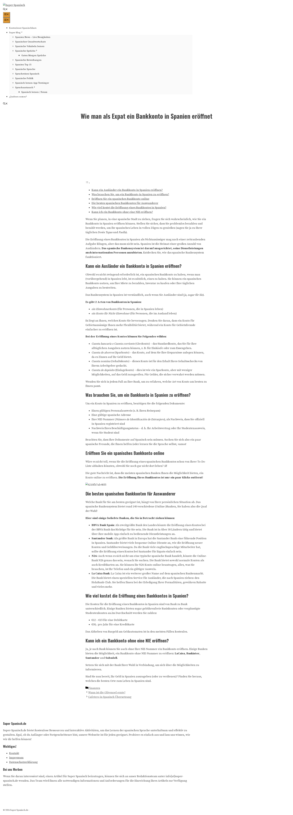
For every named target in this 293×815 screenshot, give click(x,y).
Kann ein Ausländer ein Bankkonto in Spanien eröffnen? (127, 190)
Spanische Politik (24, 78)
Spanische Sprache (25, 69)
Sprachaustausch (24, 87)
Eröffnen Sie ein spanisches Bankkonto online (120, 199)
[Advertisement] (146, 152)
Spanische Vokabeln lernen (29, 46)
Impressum (16, 757)
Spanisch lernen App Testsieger (32, 82)
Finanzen (94, 688)
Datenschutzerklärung (23, 762)
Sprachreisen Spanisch (27, 73)
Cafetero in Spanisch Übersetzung (109, 697)
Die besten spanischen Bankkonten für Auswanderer (125, 203)
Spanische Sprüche (25, 50)
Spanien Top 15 (23, 64)
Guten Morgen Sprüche (33, 55)
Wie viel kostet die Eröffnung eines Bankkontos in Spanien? (129, 207)
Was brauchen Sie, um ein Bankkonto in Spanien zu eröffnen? (130, 194)
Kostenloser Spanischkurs (22, 28)
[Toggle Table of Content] (87, 183)
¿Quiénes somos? (18, 96)
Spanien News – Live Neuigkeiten (32, 37)
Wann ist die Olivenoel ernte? (106, 692)
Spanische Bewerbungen (28, 60)
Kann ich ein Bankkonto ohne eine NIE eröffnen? (122, 212)
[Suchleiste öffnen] (5, 9)
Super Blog (15, 32)
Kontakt (14, 753)
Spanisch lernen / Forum (34, 92)
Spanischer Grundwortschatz (30, 41)
